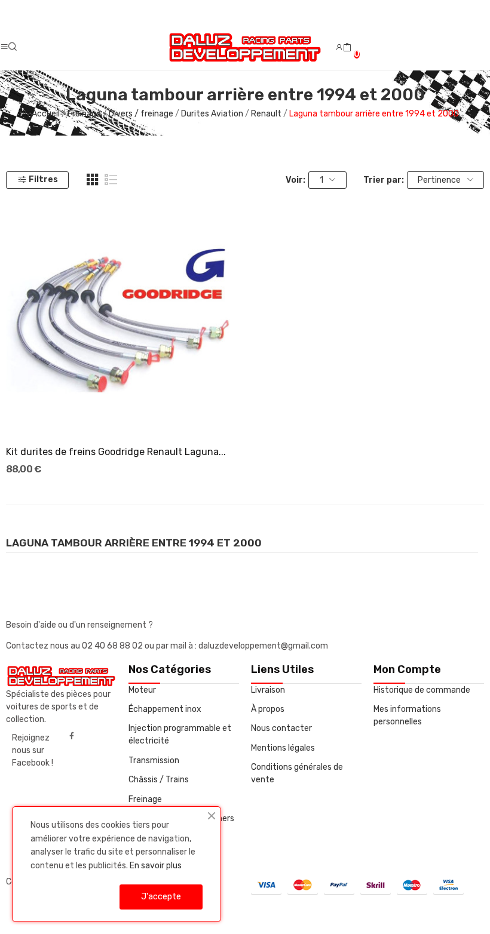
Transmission (153, 760)
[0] (347, 48)
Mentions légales (283, 748)
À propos (267, 709)
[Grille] (92, 179)
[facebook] (72, 736)
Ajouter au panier (122, 414)
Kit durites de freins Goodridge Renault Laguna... (116, 451)
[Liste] (111, 179)
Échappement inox (164, 709)
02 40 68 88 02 (113, 646)
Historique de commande (421, 690)
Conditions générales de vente (297, 773)
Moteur (142, 690)
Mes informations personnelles (407, 715)
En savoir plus (156, 866)
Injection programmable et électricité (179, 734)
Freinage (145, 799)
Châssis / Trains (158, 780)
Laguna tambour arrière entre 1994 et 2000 (134, 543)
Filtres (43, 179)
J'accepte (161, 897)
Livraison (268, 690)
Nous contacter (281, 728)
